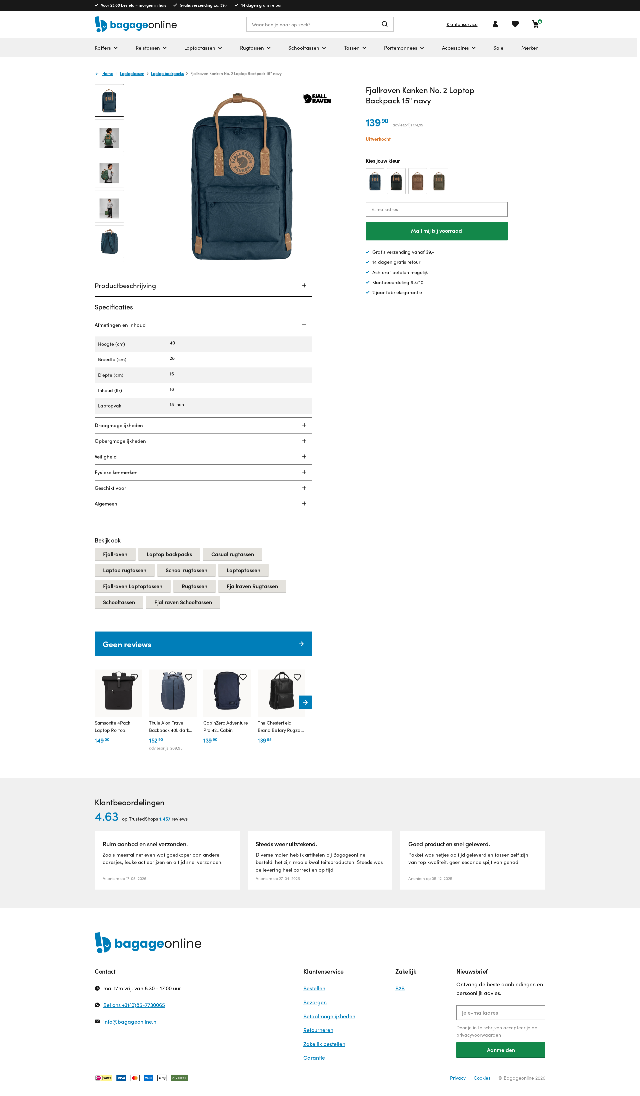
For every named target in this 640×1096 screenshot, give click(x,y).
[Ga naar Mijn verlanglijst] (515, 24)
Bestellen (314, 988)
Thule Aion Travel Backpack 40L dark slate (169, 727)
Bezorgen (315, 1002)
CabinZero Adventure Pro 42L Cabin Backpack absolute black (225, 727)
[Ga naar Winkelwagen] (535, 24)
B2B (400, 988)
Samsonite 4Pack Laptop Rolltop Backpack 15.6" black (116, 727)
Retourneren (318, 1029)
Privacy (458, 1078)
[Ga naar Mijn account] (495, 24)
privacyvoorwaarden (478, 1035)
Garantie (314, 1057)
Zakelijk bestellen (324, 1043)
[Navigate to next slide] (305, 702)
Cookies (482, 1078)
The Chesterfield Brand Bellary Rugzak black (280, 727)
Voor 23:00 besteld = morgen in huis (133, 5)
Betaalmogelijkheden (329, 1016)
